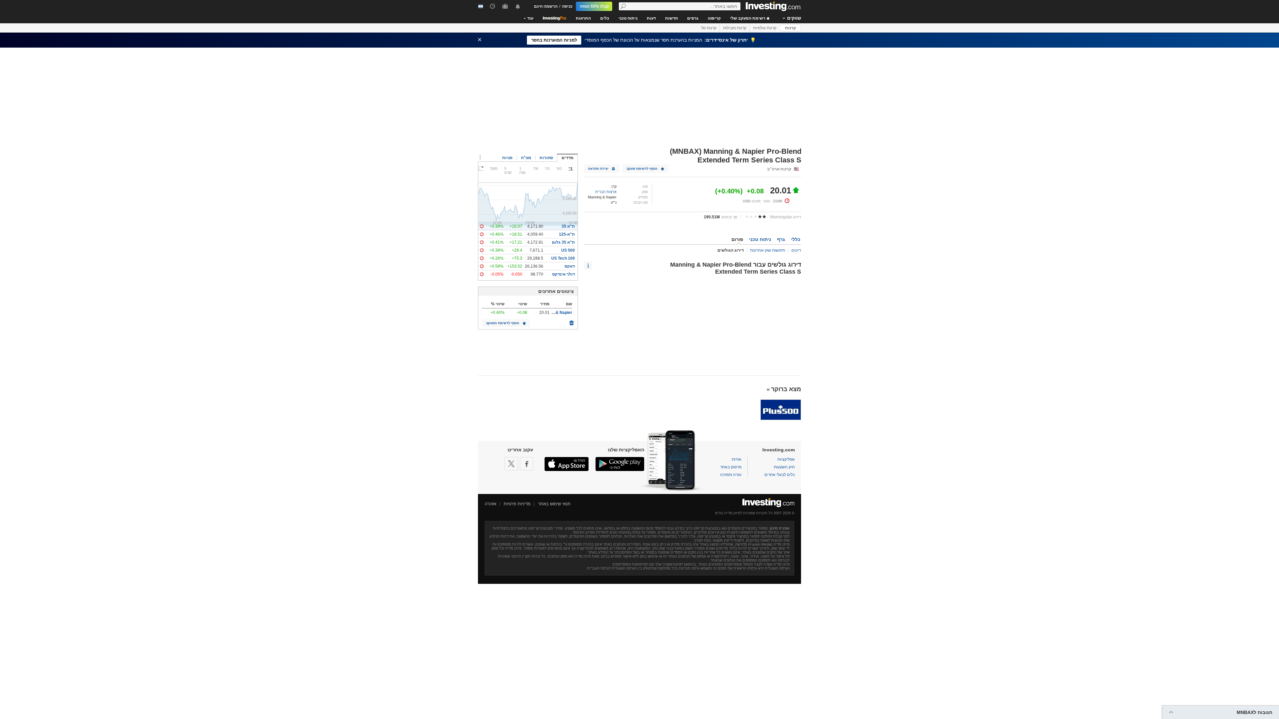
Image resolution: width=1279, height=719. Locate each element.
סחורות (546, 157)
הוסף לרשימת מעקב (642, 168)
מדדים (568, 157)
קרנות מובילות (734, 28)
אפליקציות (786, 459)
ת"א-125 (567, 234)
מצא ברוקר (786, 389)
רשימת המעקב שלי (748, 18)
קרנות (790, 28)
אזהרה (490, 503)
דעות (651, 18)
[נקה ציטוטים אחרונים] (571, 321)
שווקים (794, 18)
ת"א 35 (568, 226)
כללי (795, 239)
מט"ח (526, 157)
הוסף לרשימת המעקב (502, 323)
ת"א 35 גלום (563, 242)
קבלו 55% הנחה (594, 6)
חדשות (671, 18)
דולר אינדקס (563, 274)
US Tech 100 (563, 258)
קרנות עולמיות (764, 28)
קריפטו (714, 18)
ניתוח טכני (628, 18)
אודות (736, 459)
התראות (583, 18)
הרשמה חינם (546, 6)
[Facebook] (526, 463)
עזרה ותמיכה (730, 474)
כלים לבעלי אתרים (779, 474)
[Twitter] (511, 463)
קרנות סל (708, 28)
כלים (604, 18)
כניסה (567, 6)
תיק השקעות (784, 467)
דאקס (570, 266)
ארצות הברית (606, 192)
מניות (507, 157)
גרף (781, 239)
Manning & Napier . (554, 312)
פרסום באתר (730, 467)
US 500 (568, 250)
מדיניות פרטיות (517, 503)
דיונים (796, 250)
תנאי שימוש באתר (554, 503)
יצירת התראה (598, 168)
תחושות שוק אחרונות (767, 250)
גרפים (692, 18)
